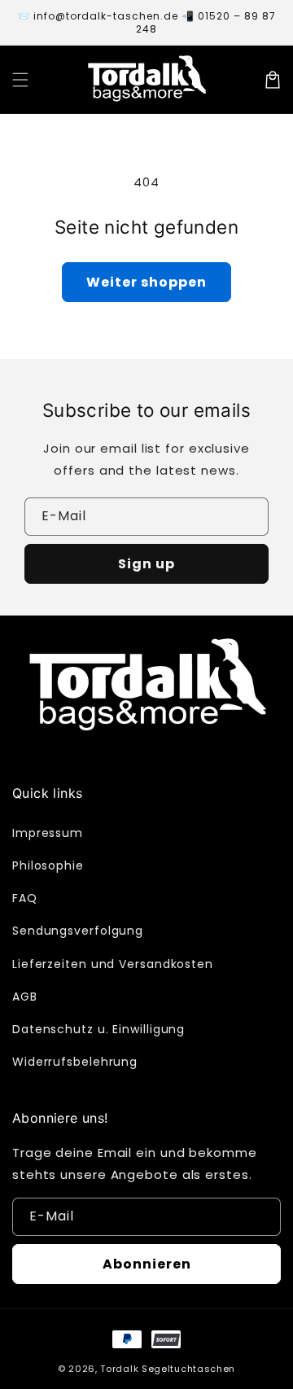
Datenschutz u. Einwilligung (98, 1029)
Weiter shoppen (146, 282)
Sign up (146, 563)
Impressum (47, 833)
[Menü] (20, 80)
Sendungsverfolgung (77, 930)
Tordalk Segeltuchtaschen (167, 1368)
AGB (24, 996)
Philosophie (48, 865)
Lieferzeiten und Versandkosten (112, 964)
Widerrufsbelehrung (75, 1062)
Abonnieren (147, 1264)
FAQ (24, 898)
